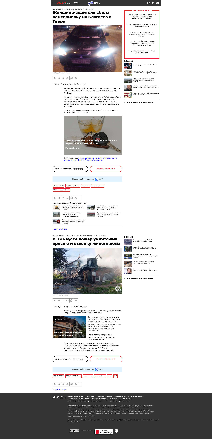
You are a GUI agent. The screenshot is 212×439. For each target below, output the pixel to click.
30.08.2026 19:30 (58, 235)
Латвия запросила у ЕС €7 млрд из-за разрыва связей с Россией (146, 93)
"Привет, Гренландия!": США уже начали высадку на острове (144, 240)
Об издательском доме (76, 396)
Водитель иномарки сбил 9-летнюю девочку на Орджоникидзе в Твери (71, 214)
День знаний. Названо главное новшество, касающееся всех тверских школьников (141, 43)
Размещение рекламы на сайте (96, 398)
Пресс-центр (91, 396)
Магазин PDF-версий (105, 396)
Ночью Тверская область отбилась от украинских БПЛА (142, 25)
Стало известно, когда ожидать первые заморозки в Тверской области (141, 34)
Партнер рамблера (87, 430)
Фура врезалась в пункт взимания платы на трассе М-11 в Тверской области (108, 214)
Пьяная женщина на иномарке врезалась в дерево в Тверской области (91, 142)
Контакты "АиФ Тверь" (75, 398)
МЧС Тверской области (61, 295)
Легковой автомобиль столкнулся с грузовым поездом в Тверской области (74, 221)
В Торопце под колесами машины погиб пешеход (142, 52)
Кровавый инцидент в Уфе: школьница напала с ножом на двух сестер (145, 256)
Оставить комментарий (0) (106, 169)
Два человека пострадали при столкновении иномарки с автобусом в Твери (107, 207)
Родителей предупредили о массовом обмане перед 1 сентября (145, 72)
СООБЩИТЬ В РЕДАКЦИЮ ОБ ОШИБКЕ (118, 401)
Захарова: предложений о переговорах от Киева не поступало (145, 269)
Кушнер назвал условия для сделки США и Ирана (145, 64)
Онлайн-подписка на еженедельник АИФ (129, 396)
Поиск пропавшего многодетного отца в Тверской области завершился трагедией (142, 16)
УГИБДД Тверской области (62, 73)
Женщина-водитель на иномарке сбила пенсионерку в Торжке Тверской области (90, 159)
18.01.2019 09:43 (58, 9)
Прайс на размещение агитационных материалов (85, 401)
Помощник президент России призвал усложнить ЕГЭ (143, 262)
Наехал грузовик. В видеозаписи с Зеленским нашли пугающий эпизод (145, 86)
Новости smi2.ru (60, 229)
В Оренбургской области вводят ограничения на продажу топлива (145, 247)
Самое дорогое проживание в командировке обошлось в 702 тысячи (143, 80)
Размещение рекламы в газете (120, 398)
